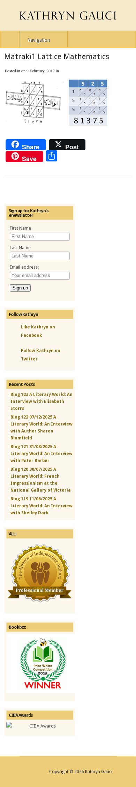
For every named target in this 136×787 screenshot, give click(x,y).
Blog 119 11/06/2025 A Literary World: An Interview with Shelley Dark (41, 505)
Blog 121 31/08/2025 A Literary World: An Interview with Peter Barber (41, 453)
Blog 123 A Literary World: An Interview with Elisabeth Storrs (41, 401)
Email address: (24, 267)
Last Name (20, 247)
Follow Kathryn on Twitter (40, 354)
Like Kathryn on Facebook (38, 331)
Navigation (38, 40)
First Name (20, 228)
